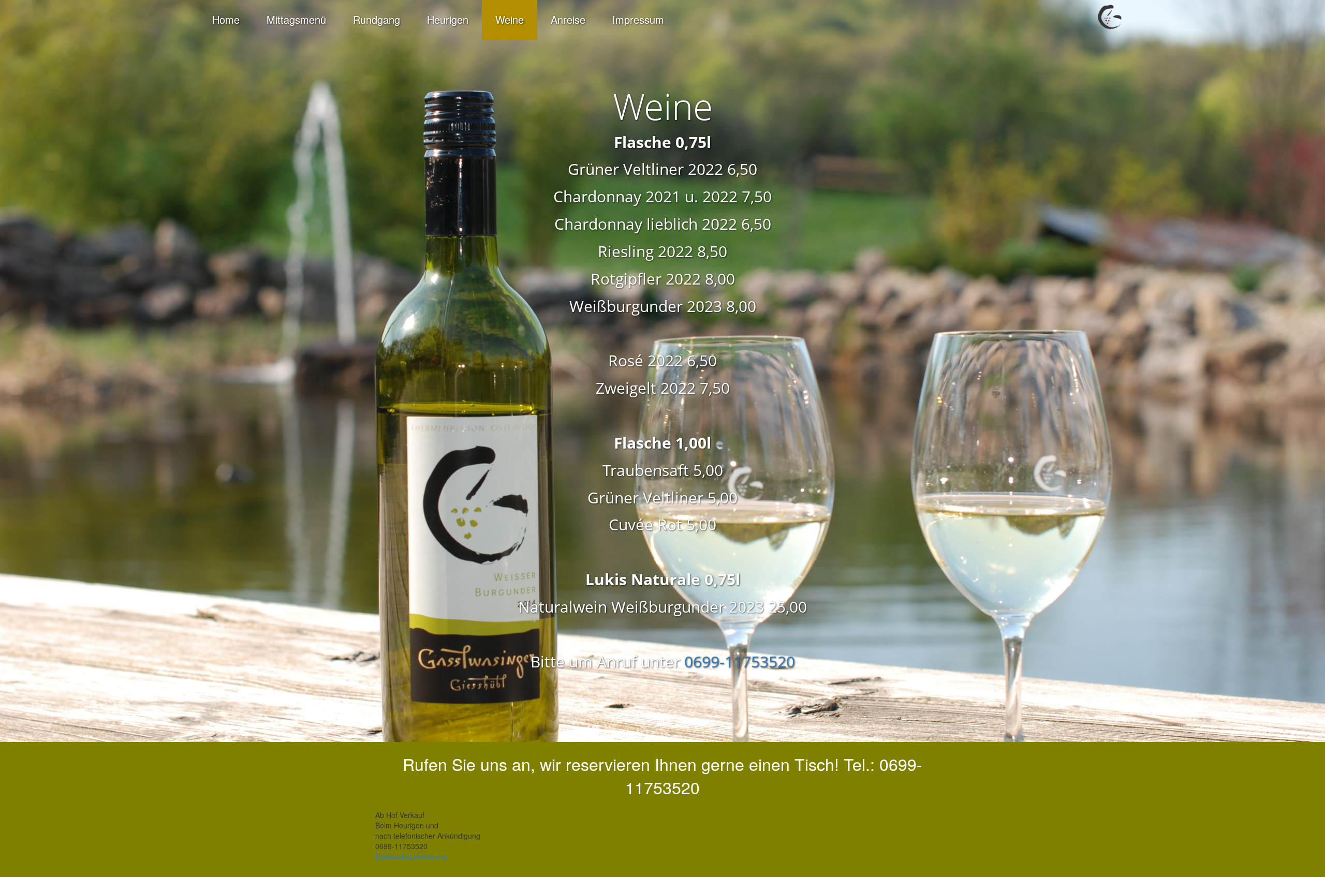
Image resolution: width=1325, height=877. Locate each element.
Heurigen (447, 19)
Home (226, 19)
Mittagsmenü (296, 19)
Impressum (638, 19)
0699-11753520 (739, 661)
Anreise (568, 19)
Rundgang (376, 19)
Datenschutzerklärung (411, 856)
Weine (509, 19)
